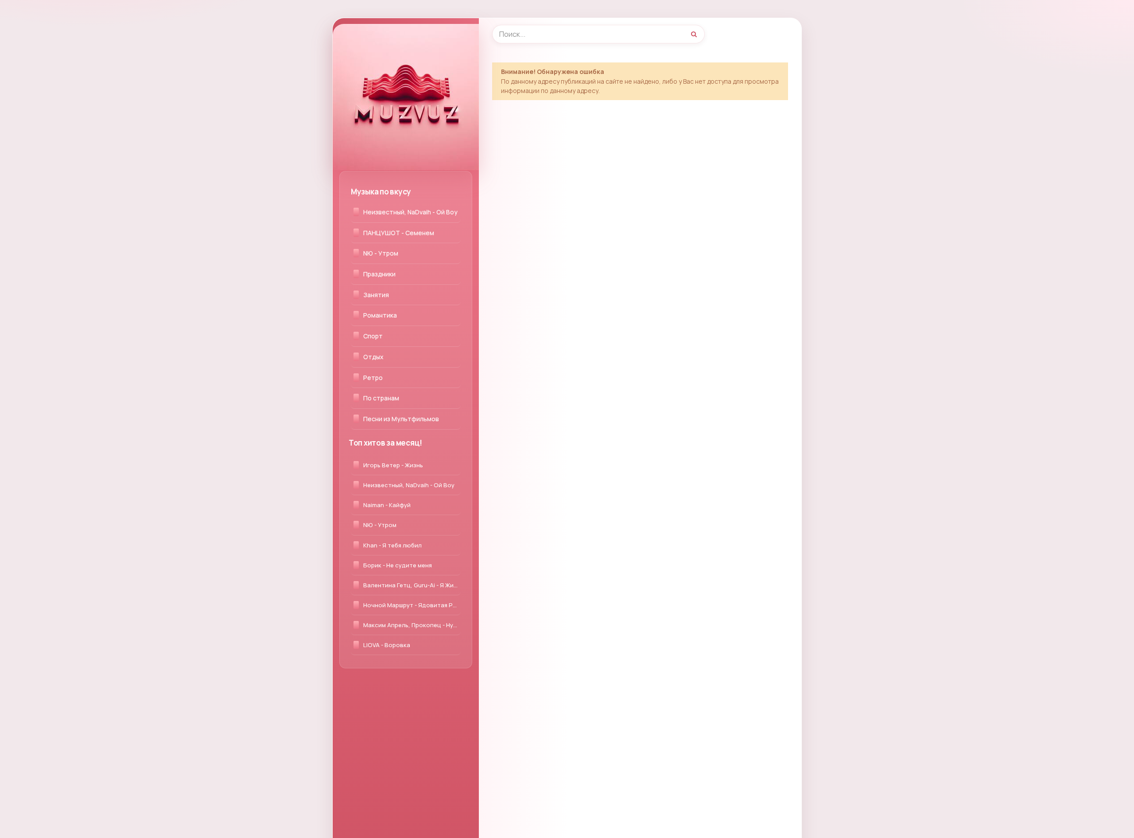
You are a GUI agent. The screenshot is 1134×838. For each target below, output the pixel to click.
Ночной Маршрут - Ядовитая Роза (412, 605)
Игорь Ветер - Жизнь (393, 465)
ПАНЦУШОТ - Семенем (398, 233)
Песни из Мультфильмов (401, 419)
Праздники (379, 274)
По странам (381, 398)
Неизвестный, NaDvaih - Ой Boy (410, 212)
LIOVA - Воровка (386, 645)
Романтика (380, 315)
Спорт (373, 336)
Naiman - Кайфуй (387, 505)
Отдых (373, 357)
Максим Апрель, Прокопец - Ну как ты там (412, 625)
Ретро (373, 377)
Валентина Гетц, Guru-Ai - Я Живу (411, 585)
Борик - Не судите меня (397, 565)
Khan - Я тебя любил (392, 545)
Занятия (376, 295)
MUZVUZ (367, 33)
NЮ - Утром (380, 253)
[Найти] (694, 34)
